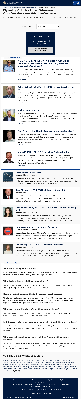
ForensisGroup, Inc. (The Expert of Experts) (36, 228)
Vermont (58, 369)
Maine (12, 365)
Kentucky (55, 362)
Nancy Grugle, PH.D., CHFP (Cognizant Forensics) (39, 245)
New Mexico (34, 367)
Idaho (32, 362)
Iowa (28, 362)
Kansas (48, 362)
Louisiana (61, 362)
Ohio (53, 367)
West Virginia (7, 371)
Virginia (51, 369)
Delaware (6, 362)
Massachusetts (70, 362)
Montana (48, 365)
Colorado (45, 360)
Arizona (31, 360)
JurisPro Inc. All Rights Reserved (22, 397)
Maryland (6, 365)
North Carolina (56, 365)
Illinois (37, 362)
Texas (42, 369)
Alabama (18, 360)
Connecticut (53, 360)
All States (6, 360)
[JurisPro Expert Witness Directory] (32, 3)
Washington (65, 369)
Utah (46, 369)
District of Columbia (64, 360)
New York (47, 367)
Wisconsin (73, 369)
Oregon (65, 367)
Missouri (33, 365)
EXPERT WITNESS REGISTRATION (40, 50)
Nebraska (6, 367)
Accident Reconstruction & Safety (26, 7)
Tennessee (36, 369)
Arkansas (25, 360)
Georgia (18, 362)
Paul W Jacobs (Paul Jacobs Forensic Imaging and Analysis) (46, 131)
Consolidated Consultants (28, 173)
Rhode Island (7, 369)
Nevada (41, 367)
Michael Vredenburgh (28, 110)
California (38, 360)
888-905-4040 (47, 393)
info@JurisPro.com (35, 393)
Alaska (12, 360)
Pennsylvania (73, 367)
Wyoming (12, 7)
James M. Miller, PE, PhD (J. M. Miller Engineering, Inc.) (44, 152)
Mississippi (40, 365)
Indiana (42, 362)
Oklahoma (58, 367)
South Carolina (17, 369)
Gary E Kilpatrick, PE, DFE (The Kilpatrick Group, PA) (41, 190)
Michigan (18, 365)
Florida (12, 362)
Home (5, 7)
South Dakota (27, 369)
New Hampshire (15, 367)
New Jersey (25, 367)
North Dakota (66, 365)
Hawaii (23, 362)
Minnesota (25, 365)
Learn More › (22, 79)
